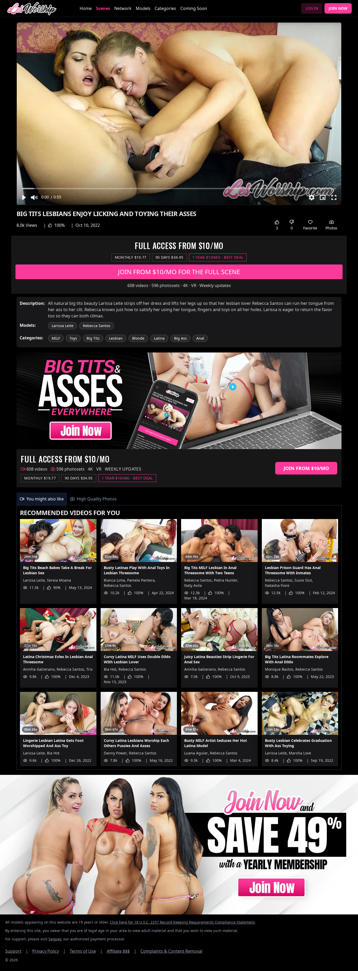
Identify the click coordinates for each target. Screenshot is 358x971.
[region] (179, 113)
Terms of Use (86, 951)
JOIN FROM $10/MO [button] (306, 468)
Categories (165, 8)
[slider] (179, 188)
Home (86, 8)
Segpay (54, 938)
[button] (23, 197)
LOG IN (312, 8)
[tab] (42, 499)
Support (16, 951)
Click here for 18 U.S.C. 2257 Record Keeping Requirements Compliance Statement (182, 922)
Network (123, 8)
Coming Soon (193, 8)
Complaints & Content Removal (171, 951)
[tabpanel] (179, 637)
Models (143, 8)
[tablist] (179, 499)
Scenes (103, 8)
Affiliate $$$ (121, 951)
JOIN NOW (338, 8)
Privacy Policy (49, 951)
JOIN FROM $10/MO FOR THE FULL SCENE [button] (179, 271)
